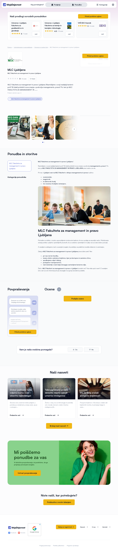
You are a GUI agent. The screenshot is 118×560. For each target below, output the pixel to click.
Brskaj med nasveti (58, 426)
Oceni (33, 79)
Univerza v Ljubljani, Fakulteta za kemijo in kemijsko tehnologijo (53, 25)
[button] (42, 142)
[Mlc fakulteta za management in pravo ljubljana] (19, 128)
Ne (92, 350)
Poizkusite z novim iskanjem (59, 502)
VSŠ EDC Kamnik (84, 23)
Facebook (13, 532)
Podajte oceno (77, 298)
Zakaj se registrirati (65, 527)
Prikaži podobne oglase (93, 16)
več (36, 34)
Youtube (23, 532)
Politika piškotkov (58, 545)
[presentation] (13, 129)
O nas (94, 527)
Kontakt (105, 527)
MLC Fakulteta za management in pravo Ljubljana (17, 166)
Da (76, 350)
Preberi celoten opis (14, 93)
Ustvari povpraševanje (27, 473)
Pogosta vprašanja (73, 545)
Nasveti (82, 527)
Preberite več (15, 415)
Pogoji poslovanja (45, 545)
